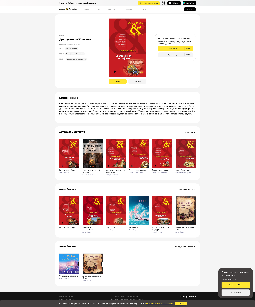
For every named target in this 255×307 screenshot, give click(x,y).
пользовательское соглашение (159, 303)
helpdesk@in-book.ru (66, 299)
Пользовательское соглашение (126, 296)
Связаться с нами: (66, 296)
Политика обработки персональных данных (127, 299)
